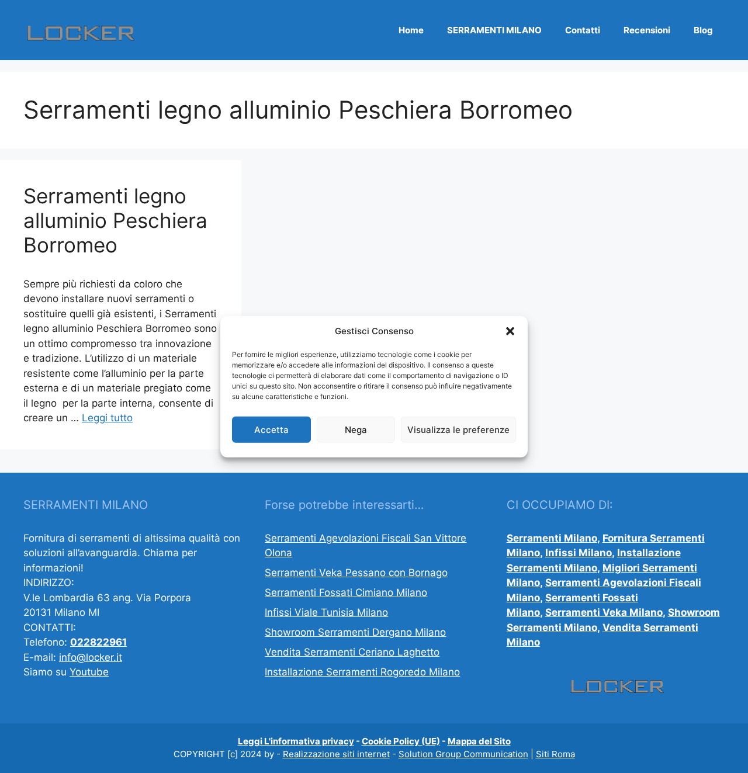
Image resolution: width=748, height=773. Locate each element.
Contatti (582, 30)
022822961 (98, 642)
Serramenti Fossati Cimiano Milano (346, 592)
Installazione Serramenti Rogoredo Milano (362, 672)
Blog (703, 30)
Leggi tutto (107, 418)
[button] (510, 331)
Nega (356, 429)
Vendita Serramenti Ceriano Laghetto (352, 652)
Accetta (271, 429)
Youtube (89, 672)
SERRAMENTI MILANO (494, 30)
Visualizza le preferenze (458, 429)
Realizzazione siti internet (336, 754)
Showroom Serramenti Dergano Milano (355, 632)
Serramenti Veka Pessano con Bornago (356, 572)
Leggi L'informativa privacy (296, 741)
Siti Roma (555, 754)
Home (411, 30)
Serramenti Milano (552, 538)
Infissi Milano (578, 553)
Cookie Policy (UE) (401, 741)
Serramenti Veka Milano (604, 612)
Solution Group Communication (463, 754)
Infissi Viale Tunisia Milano (326, 612)
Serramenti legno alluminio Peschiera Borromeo (115, 220)
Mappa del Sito (479, 741)
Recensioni (647, 30)
